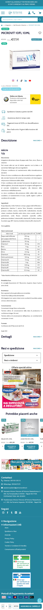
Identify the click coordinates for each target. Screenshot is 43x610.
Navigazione (9, 521)
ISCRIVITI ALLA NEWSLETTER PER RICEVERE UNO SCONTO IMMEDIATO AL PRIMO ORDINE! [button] (21, 3)
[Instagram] (13, 80)
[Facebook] (17, 80)
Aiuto (6, 528)
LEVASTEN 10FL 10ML (27, 439)
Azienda (7, 535)
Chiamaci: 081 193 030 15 (12, 480)
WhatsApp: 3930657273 (12, 484)
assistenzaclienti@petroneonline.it (15, 488)
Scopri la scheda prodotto (11, 89)
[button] (21, 355)
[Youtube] (30, 80)
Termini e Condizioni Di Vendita (15, 546)
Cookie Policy (9, 542)
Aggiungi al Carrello (30, 606)
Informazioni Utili (12, 524)
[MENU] (2, 13)
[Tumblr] (21, 80)
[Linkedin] (26, 80)
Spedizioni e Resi (10, 531)
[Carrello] (40, 13)
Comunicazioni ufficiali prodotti (15, 549)
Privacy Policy (9, 538)
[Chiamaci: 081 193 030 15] (34, 13)
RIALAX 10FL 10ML (6, 439)
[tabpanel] (10, 435)
